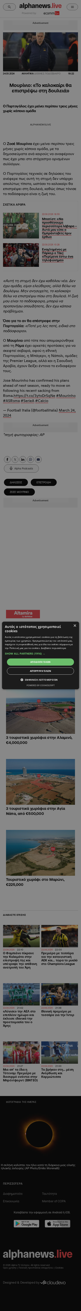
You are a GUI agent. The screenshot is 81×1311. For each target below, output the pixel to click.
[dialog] (40, 655)
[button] (40, 653)
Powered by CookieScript (41, 685)
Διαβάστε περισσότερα (53, 648)
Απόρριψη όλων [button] (40, 671)
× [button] (74, 625)
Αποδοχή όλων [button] (40, 662)
